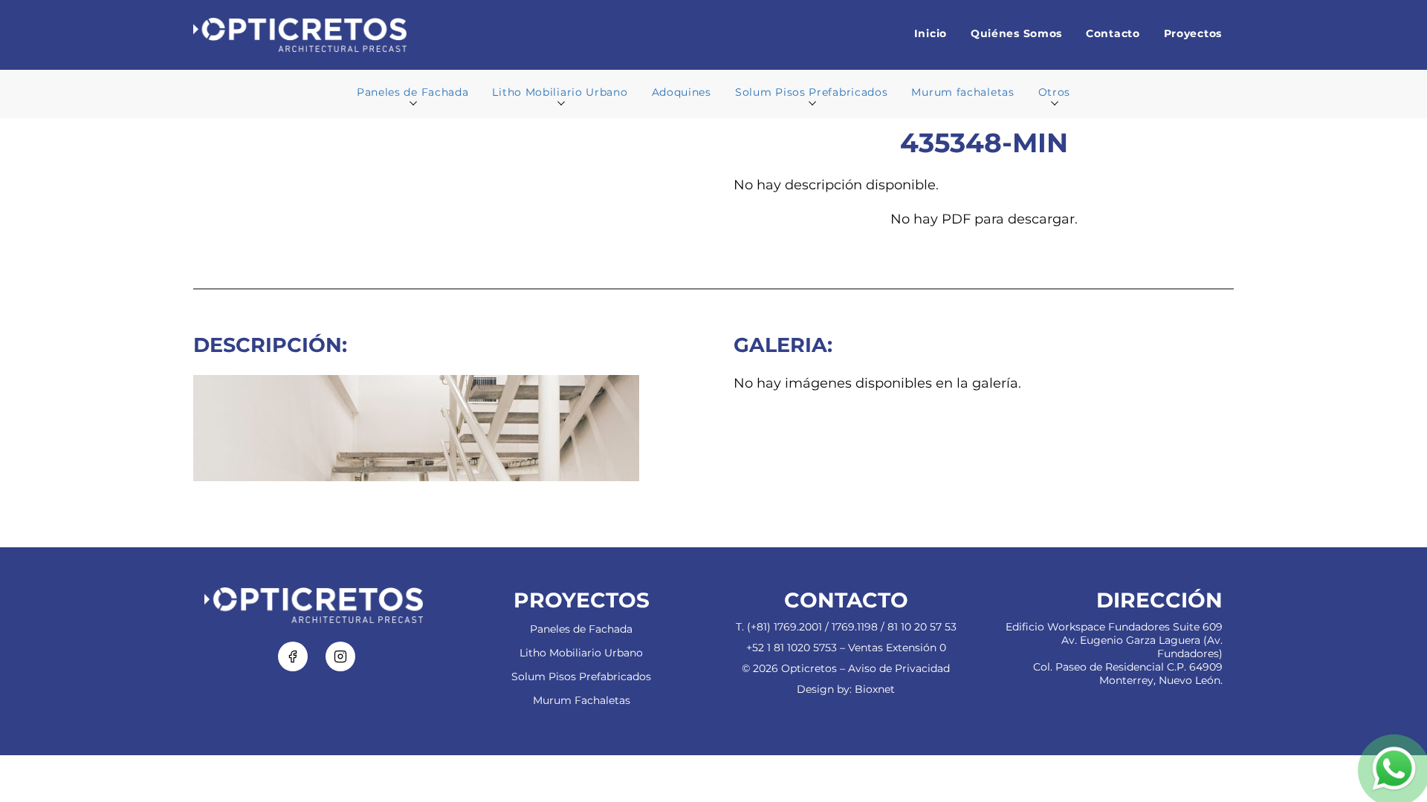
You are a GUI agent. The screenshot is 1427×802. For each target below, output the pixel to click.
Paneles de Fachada (581, 629)
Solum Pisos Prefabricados (581, 676)
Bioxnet (875, 689)
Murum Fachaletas (581, 700)
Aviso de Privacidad (899, 668)
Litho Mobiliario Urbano (581, 652)
